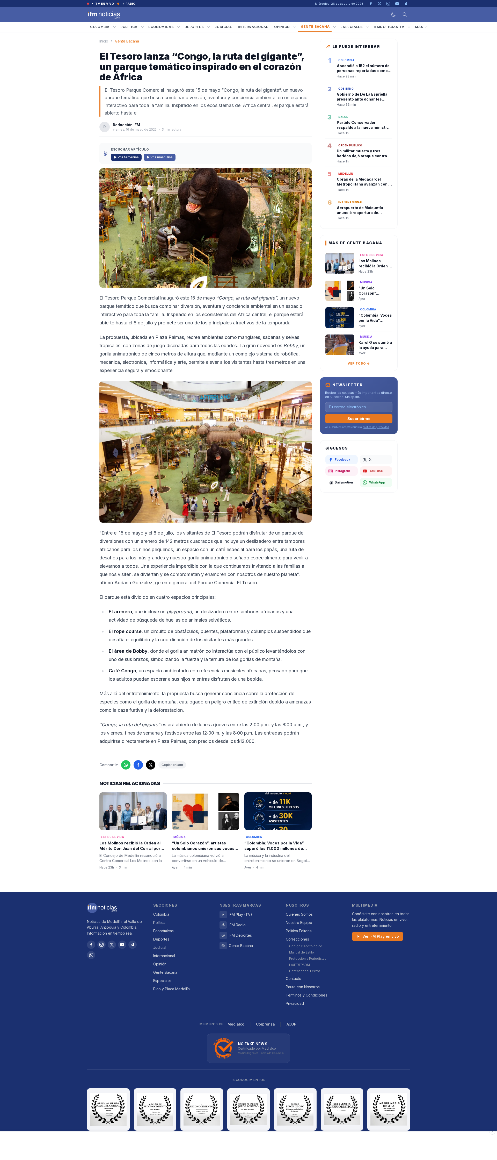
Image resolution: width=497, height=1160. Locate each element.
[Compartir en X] (150, 765)
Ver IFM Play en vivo (380, 936)
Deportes (194, 27)
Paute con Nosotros (303, 987)
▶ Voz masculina (159, 157)
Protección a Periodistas (307, 958)
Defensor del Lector (304, 971)
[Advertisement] (248, 1146)
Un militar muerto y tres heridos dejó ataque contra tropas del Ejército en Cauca (363, 156)
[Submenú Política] (142, 27)
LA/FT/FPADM (299, 965)
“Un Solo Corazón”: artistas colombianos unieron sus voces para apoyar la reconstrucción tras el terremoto (203, 851)
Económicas (161, 27)
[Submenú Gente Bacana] (334, 27)
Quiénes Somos (299, 914)
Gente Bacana (315, 27)
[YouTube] (122, 945)
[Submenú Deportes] (208, 27)
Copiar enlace (172, 765)
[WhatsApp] (91, 955)
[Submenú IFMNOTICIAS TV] (409, 27)
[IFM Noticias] (102, 908)
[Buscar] (405, 14)
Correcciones (297, 939)
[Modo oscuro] (393, 14)
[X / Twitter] (112, 945)
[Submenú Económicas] (178, 27)
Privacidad (295, 1003)
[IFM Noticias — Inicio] (103, 14)
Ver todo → (359, 363)
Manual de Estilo (301, 952)
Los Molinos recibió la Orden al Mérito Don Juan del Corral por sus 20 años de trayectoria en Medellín (129, 851)
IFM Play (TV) (240, 914)
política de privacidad (376, 427)
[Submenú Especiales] (368, 27)
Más (419, 27)
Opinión (282, 27)
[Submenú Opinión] (295, 27)
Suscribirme (358, 418)
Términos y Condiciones (306, 995)
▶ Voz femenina (126, 157)
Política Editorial (299, 931)
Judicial (223, 27)
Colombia (99, 27)
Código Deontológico (305, 946)
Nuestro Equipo (299, 922)
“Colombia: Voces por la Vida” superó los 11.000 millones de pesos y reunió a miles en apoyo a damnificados (278, 851)
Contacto (293, 978)
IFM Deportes (240, 935)
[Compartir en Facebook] (138, 765)
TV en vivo (104, 3)
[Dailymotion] (132, 945)
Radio (131, 3)
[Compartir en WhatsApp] (125, 765)
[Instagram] (101, 945)
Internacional (253, 27)
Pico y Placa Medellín (171, 989)
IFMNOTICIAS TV (389, 27)
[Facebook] (91, 945)
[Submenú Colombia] (114, 27)
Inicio (103, 41)
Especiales (351, 27)
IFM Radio (237, 925)
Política (128, 27)
